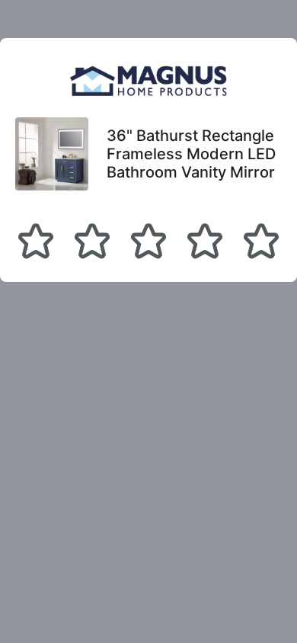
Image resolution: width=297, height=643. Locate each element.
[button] (36, 241)
